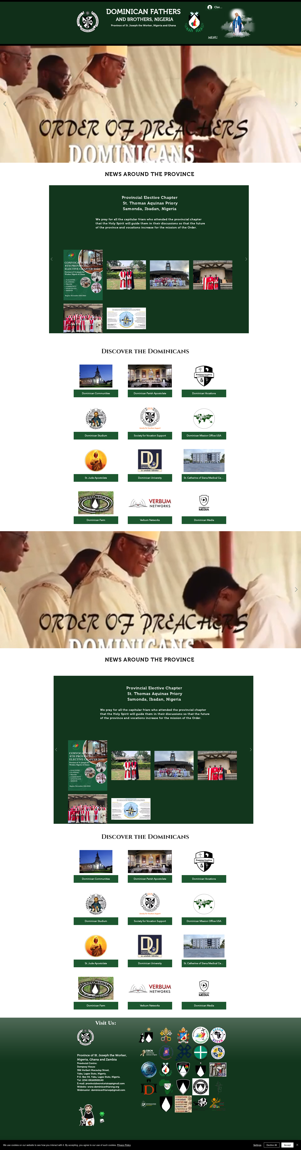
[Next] (296, 104)
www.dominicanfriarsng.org (103, 1086)
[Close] (297, 1144)
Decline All (272, 1145)
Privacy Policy (124, 1145)
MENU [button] (213, 37)
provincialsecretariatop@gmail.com (105, 1083)
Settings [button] (257, 1145)
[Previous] (5, 104)
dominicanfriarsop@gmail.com (108, 1090)
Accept (287, 1145)
